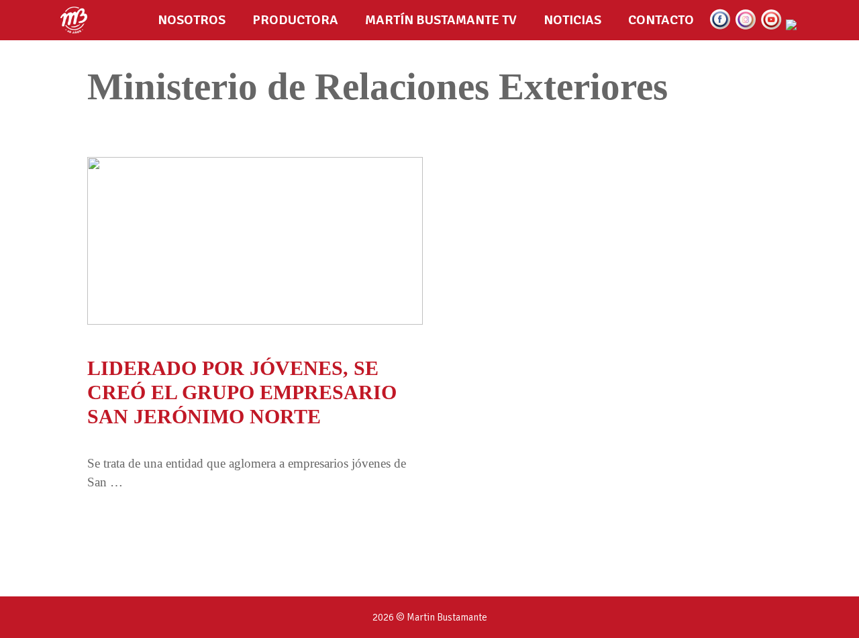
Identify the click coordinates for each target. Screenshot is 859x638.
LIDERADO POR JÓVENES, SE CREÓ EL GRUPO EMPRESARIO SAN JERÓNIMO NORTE (242, 392)
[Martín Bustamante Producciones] (77, 20)
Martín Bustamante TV (441, 19)
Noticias (572, 19)
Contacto (661, 19)
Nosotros (191, 19)
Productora (295, 19)
